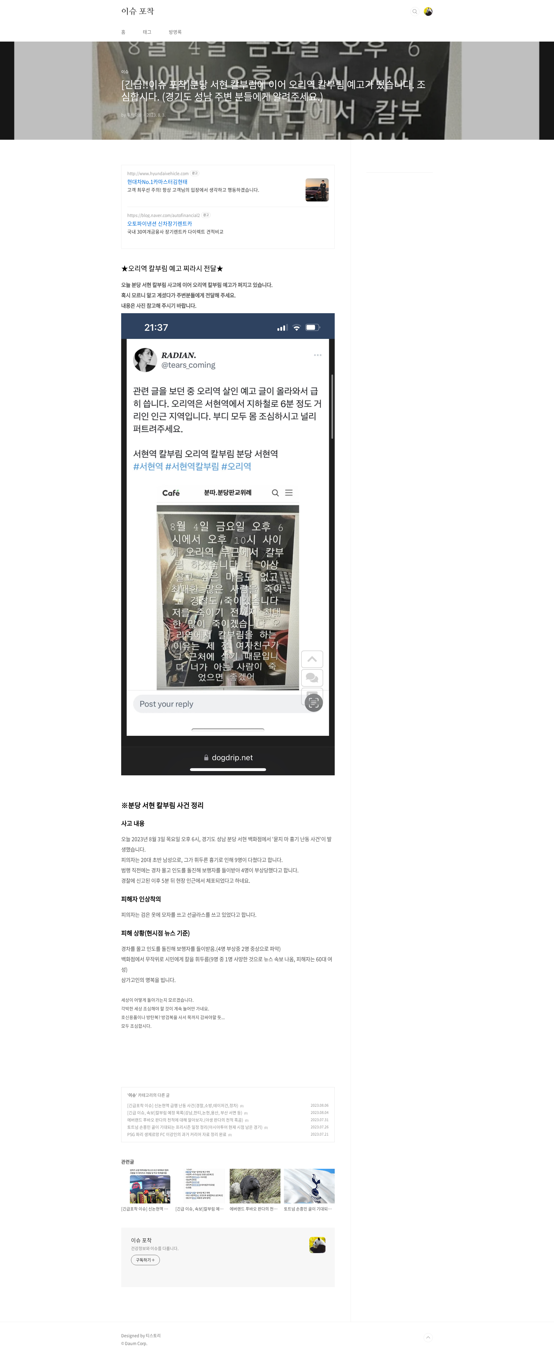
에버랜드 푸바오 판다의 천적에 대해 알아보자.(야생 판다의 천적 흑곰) (185, 1120)
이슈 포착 (137, 11)
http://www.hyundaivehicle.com (158, 173)
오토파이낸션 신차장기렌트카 (159, 223)
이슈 (132, 1095)
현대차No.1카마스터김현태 (157, 181)
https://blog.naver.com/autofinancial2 (163, 215)
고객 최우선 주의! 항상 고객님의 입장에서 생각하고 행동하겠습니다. (193, 189)
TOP (428, 1337)
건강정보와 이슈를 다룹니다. (155, 1248)
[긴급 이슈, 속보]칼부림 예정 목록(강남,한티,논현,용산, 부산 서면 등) (184, 1112)
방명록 (175, 31)
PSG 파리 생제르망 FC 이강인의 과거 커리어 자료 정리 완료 (177, 1134)
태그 (147, 31)
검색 (415, 11)
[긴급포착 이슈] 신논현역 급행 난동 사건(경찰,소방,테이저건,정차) (182, 1105)
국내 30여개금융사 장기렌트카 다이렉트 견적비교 (175, 231)
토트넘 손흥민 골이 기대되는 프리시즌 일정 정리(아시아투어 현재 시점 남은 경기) (195, 1127)
